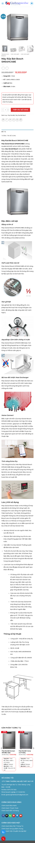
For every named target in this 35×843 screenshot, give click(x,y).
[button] (2, 3)
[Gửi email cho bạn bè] (13, 119)
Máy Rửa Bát (15, 54)
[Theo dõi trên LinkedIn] (17, 815)
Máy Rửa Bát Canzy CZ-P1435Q (25, 751)
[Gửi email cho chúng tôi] (6, 815)
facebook (22, 712)
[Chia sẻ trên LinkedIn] (20, 119)
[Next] (30, 27)
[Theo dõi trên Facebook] (3, 815)
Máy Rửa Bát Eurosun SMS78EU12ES (8, 751)
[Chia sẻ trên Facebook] (6, 119)
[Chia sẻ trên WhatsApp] (3, 119)
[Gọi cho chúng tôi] (10, 815)
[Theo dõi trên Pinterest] (13, 815)
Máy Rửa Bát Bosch (20, 115)
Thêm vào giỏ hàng (20, 110)
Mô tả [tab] (3, 131)
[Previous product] (6, 68)
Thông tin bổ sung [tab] (8, 135)
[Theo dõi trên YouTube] (20, 815)
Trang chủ (5, 54)
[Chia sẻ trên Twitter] (10, 119)
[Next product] (3, 68)
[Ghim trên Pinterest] (17, 119)
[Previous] (4, 27)
